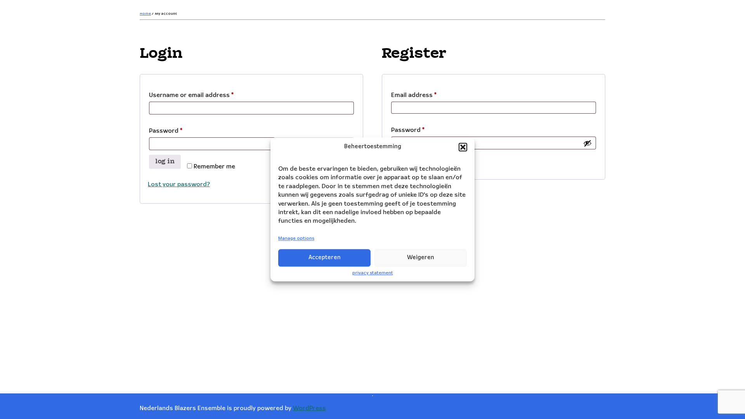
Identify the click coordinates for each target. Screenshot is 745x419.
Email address (426, 95)
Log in (165, 161)
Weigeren (420, 257)
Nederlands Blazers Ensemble (202, 9)
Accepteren (324, 257)
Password (178, 131)
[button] (463, 147)
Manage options (296, 238)
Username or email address (204, 95)
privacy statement (372, 273)
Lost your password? (179, 184)
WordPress (309, 408)
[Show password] (587, 143)
